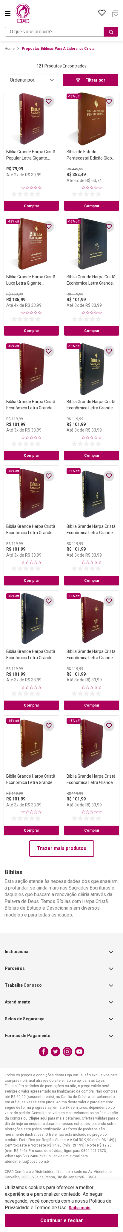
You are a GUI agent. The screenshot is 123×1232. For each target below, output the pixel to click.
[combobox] (61, 32)
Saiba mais (79, 1207)
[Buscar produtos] (111, 32)
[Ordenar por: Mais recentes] (32, 80)
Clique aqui (37, 1118)
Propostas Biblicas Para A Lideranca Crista (58, 48)
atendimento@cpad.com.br (27, 1161)
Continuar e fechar (61, 1220)
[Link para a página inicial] (10, 48)
